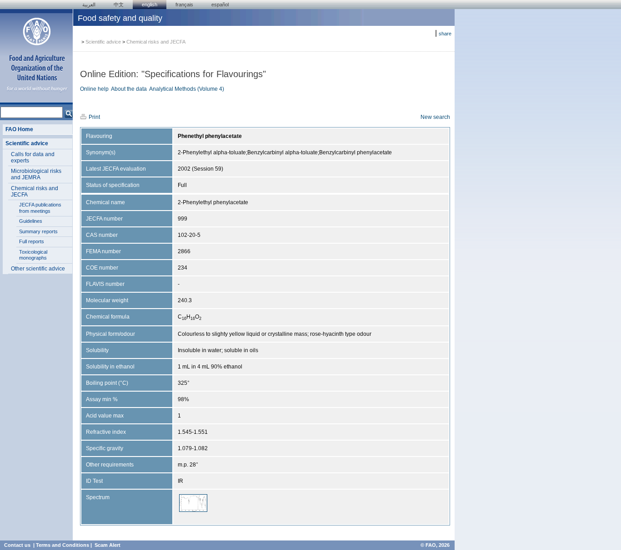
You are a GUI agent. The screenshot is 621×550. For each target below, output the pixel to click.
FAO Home (19, 129)
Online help (94, 89)
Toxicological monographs (33, 255)
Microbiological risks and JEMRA (36, 174)
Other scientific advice (38, 268)
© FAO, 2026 (435, 545)
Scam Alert (107, 545)
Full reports (31, 241)
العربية (88, 4)
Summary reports (38, 231)
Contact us (17, 545)
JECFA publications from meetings (40, 208)
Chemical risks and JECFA (34, 191)
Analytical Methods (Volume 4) (186, 89)
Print (94, 117)
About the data (129, 89)
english (149, 4)
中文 (119, 4)
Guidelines (30, 221)
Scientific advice (26, 143)
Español (220, 4)
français (184, 4)
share (445, 33)
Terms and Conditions (62, 545)
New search (435, 117)
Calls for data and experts (33, 157)
